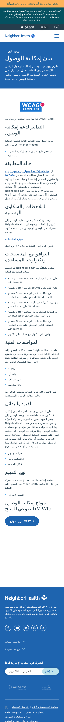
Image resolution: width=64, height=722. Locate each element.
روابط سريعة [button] (12, 649)
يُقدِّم (47, 671)
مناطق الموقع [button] (12, 641)
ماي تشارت (27, 27)
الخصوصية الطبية (13, 712)
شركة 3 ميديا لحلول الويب (6, 707)
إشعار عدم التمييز (34, 712)
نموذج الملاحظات (14, 238)
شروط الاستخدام (20, 707)
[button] (56, 36)
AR (45, 26)
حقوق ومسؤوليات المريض (18, 716)
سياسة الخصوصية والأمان (45, 707)
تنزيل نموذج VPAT (21, 521)
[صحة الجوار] (20, 36)
